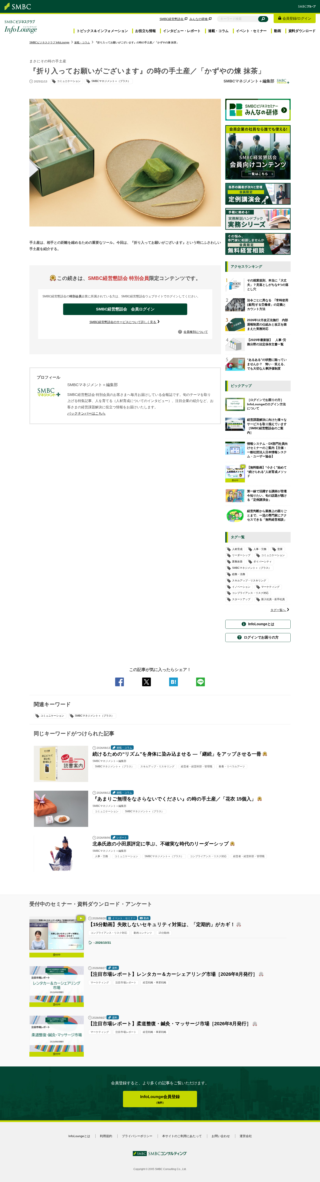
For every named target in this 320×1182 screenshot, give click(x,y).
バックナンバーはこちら (86, 413)
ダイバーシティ (262, 561)
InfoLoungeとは (261, 624)
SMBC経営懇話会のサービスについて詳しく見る (123, 322)
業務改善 (237, 561)
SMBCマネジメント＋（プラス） (94, 715)
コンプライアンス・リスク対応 (250, 593)
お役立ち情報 (145, 31)
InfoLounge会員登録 (160, 1099)
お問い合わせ (221, 1136)
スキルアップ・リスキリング (249, 580)
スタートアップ (241, 599)
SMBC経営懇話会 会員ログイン (125, 309)
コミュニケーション (52, 715)
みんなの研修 (199, 19)
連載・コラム (218, 31)
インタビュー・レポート (182, 31)
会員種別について (193, 332)
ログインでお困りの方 (261, 637)
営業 (280, 549)
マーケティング (270, 586)
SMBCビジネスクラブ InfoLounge (49, 42)
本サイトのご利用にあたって (182, 1136)
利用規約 (106, 1136)
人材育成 (237, 549)
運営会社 (246, 1136)
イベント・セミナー (251, 31)
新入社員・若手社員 (273, 599)
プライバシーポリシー (137, 1136)
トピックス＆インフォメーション (102, 31)
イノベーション (241, 586)
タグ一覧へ (278, 610)
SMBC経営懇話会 (172, 19)
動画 (277, 31)
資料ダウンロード (302, 31)
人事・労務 (259, 549)
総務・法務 (238, 574)
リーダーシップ (241, 555)
